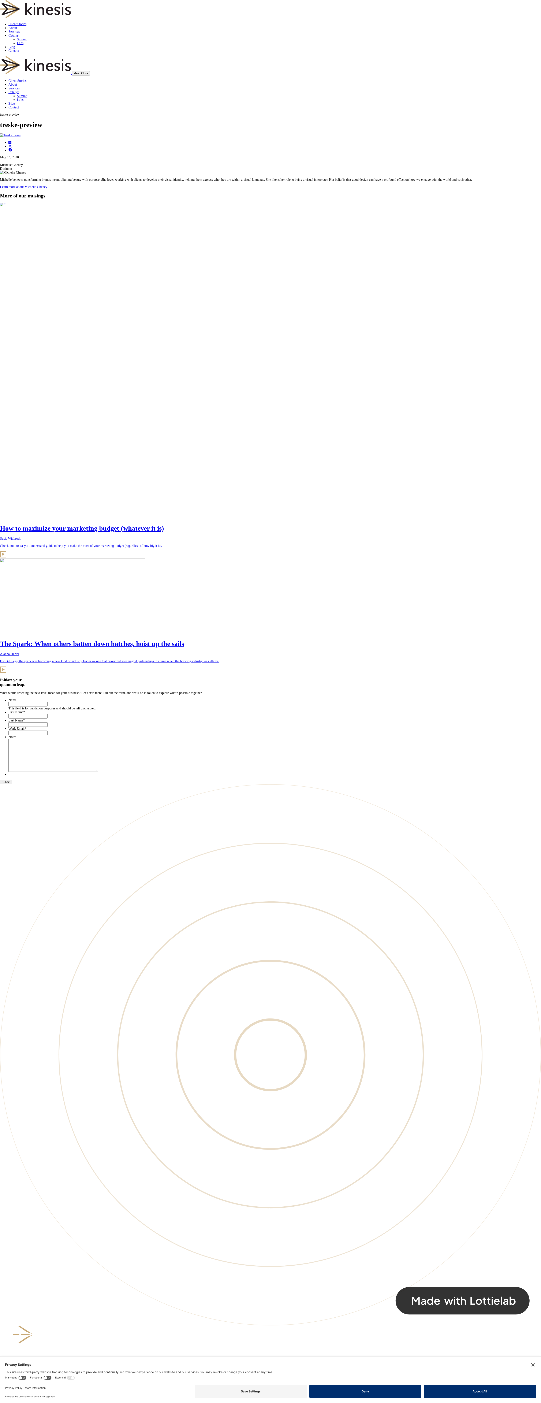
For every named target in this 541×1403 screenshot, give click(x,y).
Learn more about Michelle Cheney (23, 187)
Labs (20, 43)
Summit (22, 39)
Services (14, 31)
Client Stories (17, 24)
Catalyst (13, 35)
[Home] (36, 73)
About (12, 28)
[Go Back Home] (35, 17)
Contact (13, 50)
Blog (11, 47)
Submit (6, 782)
